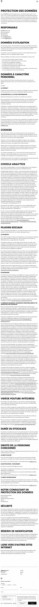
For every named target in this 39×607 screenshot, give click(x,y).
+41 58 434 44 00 (7, 36)
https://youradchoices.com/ (7, 392)
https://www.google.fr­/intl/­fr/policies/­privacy (25, 424)
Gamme (21, 572)
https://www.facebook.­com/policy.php (9, 270)
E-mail (2, 591)
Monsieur (9, 584)
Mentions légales (16, 603)
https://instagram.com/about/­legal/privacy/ (22, 300)
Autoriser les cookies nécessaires (22, 603)
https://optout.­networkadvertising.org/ (10, 391)
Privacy (20, 600)
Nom (21, 587)
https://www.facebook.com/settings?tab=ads (25, 383)
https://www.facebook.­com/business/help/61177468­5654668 (19, 353)
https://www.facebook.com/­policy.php (9, 372)
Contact (21, 570)
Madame (3, 584)
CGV (1, 603)
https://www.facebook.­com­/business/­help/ (20, 375)
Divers (15, 584)
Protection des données (8, 603)
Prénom (2, 587)
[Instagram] (1, 578)
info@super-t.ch (8, 38)
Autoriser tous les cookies (32, 603)
